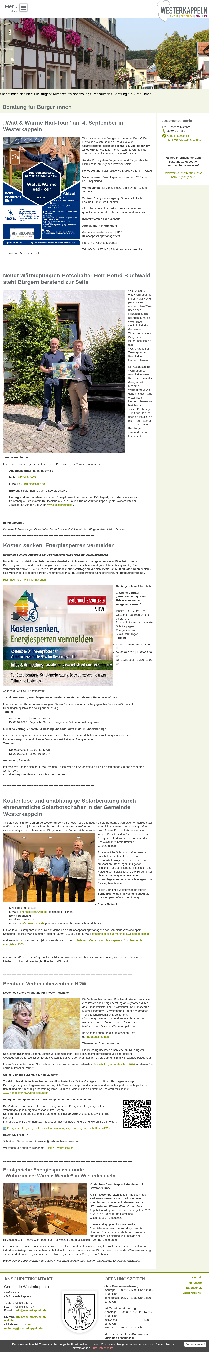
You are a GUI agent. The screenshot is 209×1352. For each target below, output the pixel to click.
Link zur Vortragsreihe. (60, 1147)
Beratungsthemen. (98, 1036)
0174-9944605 (27, 477)
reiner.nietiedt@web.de (33, 911)
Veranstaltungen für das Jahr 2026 (114, 1064)
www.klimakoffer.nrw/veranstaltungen (25, 1092)
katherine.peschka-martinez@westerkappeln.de (120, 933)
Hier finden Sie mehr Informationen (24, 579)
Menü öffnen (23, 7)
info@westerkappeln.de (30, 1310)
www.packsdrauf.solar (60, 504)
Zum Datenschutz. (102, 1348)
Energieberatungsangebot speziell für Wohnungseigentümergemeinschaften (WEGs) (58, 1128)
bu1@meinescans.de (32, 483)
